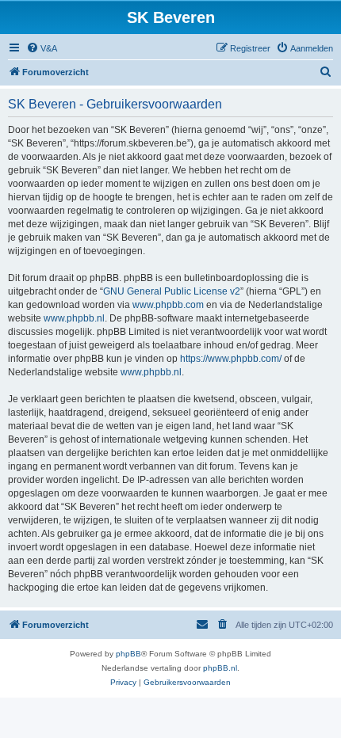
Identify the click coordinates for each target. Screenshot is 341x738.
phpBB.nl (220, 668)
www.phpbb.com (168, 304)
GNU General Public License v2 (171, 291)
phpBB (128, 653)
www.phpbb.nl (74, 318)
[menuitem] (41, 48)
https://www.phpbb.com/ (231, 358)
